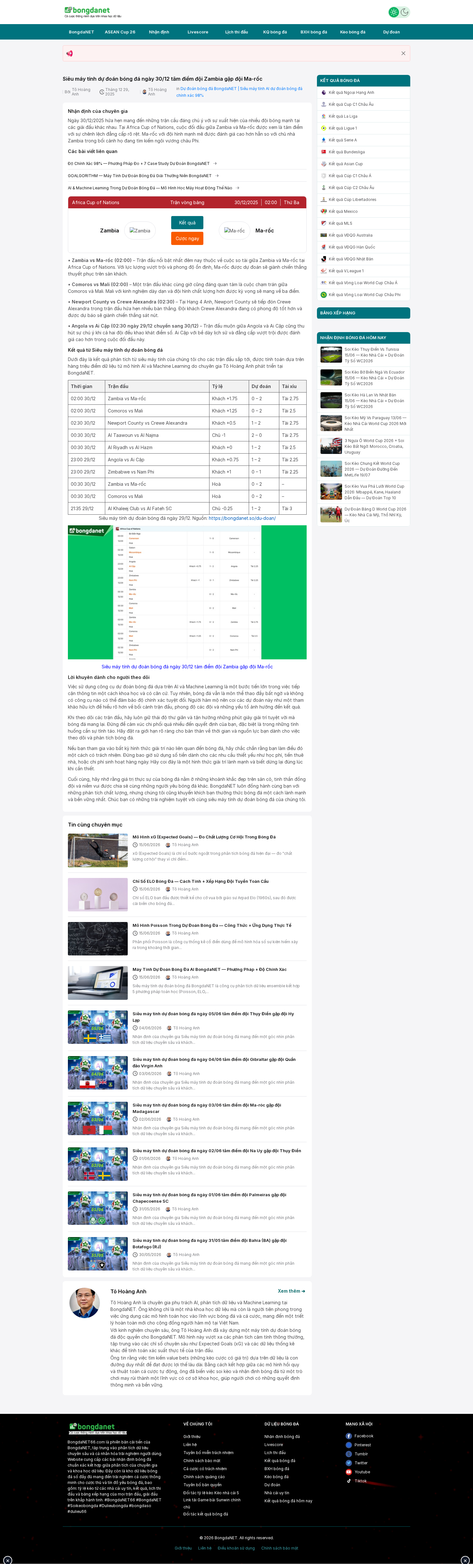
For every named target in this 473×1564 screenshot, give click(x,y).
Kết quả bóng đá (279, 1460)
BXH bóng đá (314, 31)
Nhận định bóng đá (282, 1436)
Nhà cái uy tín (276, 1492)
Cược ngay (187, 238)
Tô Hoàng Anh (81, 91)
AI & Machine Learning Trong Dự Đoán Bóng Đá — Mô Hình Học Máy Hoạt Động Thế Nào (150, 187)
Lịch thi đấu (236, 31)
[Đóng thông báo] (403, 53)
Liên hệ (190, 1444)
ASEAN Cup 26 (120, 31)
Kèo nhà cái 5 (226, 1492)
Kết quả (187, 222)
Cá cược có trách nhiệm (205, 1468)
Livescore (198, 31)
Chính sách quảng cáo (204, 1476)
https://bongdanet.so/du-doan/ (242, 518)
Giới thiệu (191, 1436)
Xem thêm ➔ (291, 1291)
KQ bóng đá (275, 31)
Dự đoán (391, 31)
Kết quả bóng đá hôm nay (288, 1500)
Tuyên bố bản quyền (202, 1484)
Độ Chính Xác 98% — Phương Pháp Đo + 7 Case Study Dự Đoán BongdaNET (139, 163)
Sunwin (223, 1499)
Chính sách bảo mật (201, 1460)
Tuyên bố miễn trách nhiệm (208, 1452)
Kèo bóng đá (353, 31)
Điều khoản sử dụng (236, 1548)
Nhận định (159, 31)
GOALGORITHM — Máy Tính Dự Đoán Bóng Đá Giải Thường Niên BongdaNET (140, 175)
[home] (93, 11)
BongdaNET (81, 31)
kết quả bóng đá (213, 1514)
